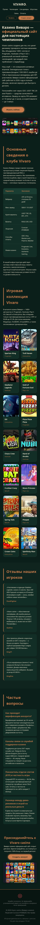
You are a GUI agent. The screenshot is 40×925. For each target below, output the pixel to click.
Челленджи (14, 9)
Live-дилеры (24, 9)
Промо (5, 9)
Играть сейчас (13, 110)
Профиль (11, 18)
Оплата (23, 13)
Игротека (33, 9)
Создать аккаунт (26, 18)
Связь (16, 13)
